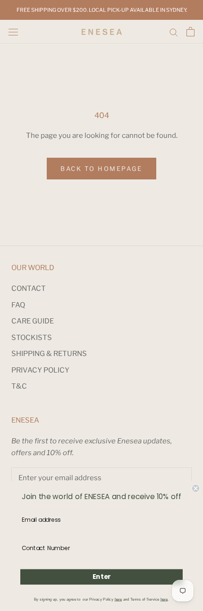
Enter (102, 576)
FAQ (18, 305)
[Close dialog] (196, 488)
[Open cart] (190, 31)
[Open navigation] (13, 31)
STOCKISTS (31, 337)
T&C (19, 386)
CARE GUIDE (32, 321)
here (118, 599)
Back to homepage (101, 168)
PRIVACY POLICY (40, 370)
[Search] (173, 32)
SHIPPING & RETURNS (49, 353)
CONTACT (28, 288)
